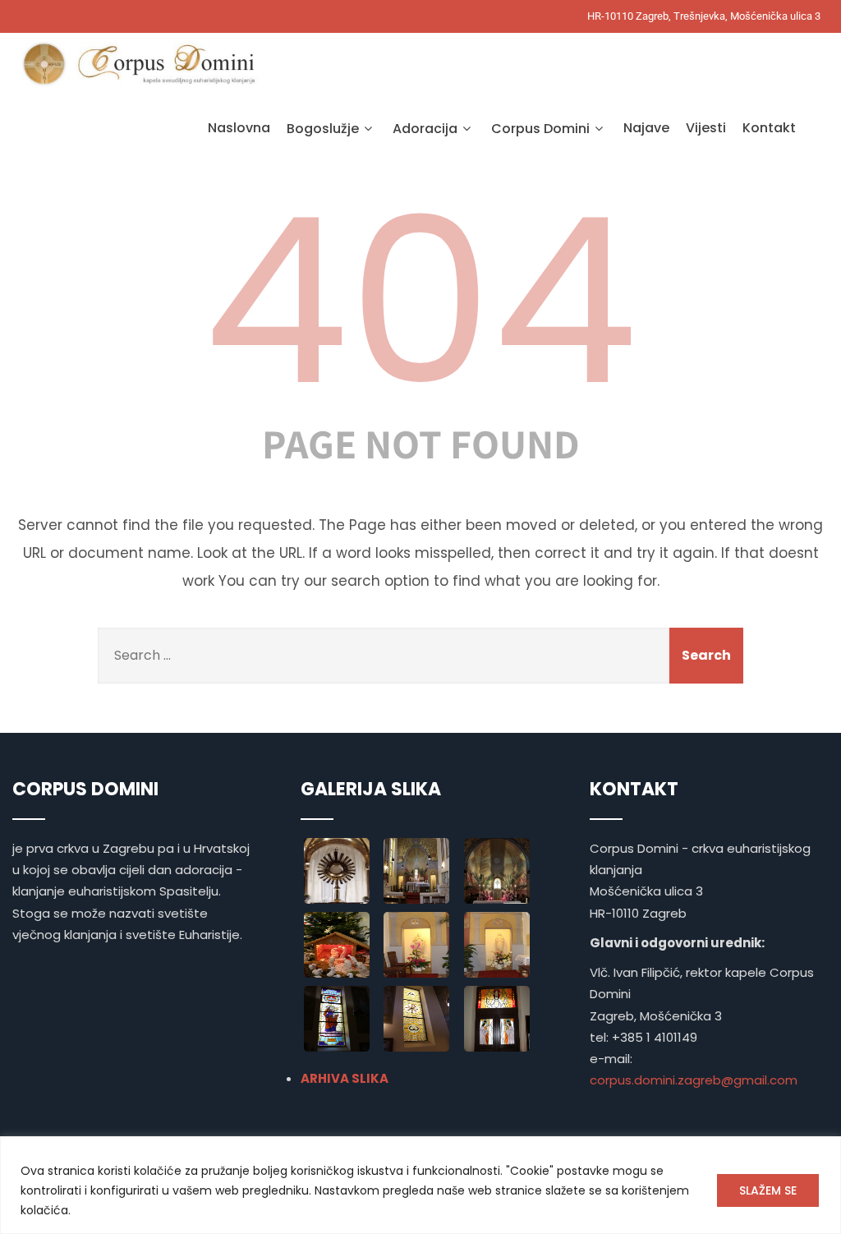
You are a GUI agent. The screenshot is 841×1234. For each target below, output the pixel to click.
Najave (646, 127)
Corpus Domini (540, 128)
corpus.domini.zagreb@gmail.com (693, 1080)
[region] (420, 1185)
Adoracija (425, 128)
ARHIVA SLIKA (344, 1078)
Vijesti (706, 127)
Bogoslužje (323, 128)
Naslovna (239, 127)
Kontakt (769, 127)
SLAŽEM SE (768, 1190)
